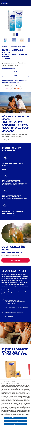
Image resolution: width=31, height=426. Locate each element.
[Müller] (17, 88)
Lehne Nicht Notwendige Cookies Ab (15, 421)
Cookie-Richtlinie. (19, 411)
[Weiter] (17, 34)
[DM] (16, 85)
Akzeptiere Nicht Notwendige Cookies (15, 417)
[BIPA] (7, 88)
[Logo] (4, 3)
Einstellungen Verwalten (15, 424)
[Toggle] (28, 3)
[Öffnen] (25, 3)
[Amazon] (7, 85)
